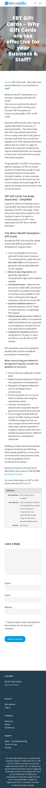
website (27, 483)
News (7, 724)
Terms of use (11, 744)
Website (8, 607)
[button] (40, 3)
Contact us (9, 727)
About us (9, 721)
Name (8, 583)
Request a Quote (15, 474)
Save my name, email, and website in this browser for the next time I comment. (22, 625)
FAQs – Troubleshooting (16, 741)
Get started (10, 704)
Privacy (8, 747)
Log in (7, 707)
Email (8, 595)
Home (7, 82)
